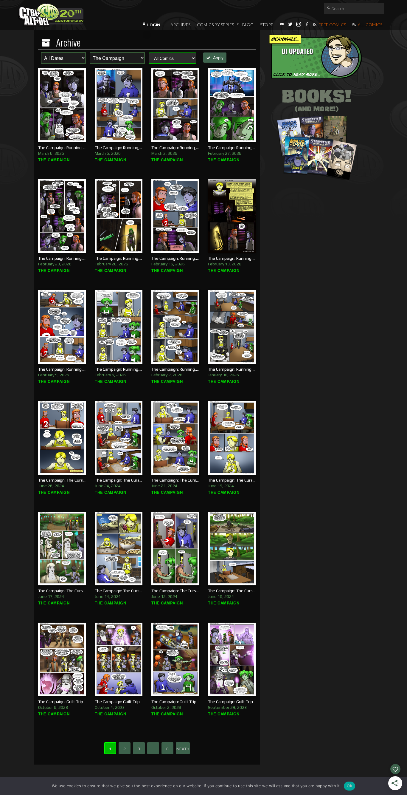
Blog (248, 24)
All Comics (369, 24)
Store (266, 24)
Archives (180, 24)
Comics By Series (215, 24)
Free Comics (332, 24)
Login (153, 24)
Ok (349, 785)
